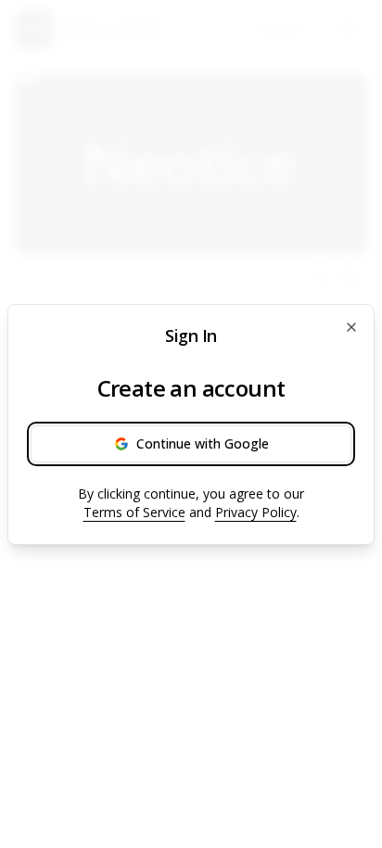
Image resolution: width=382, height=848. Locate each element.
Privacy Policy (256, 512)
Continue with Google (202, 443)
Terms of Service (134, 512)
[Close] (351, 327)
